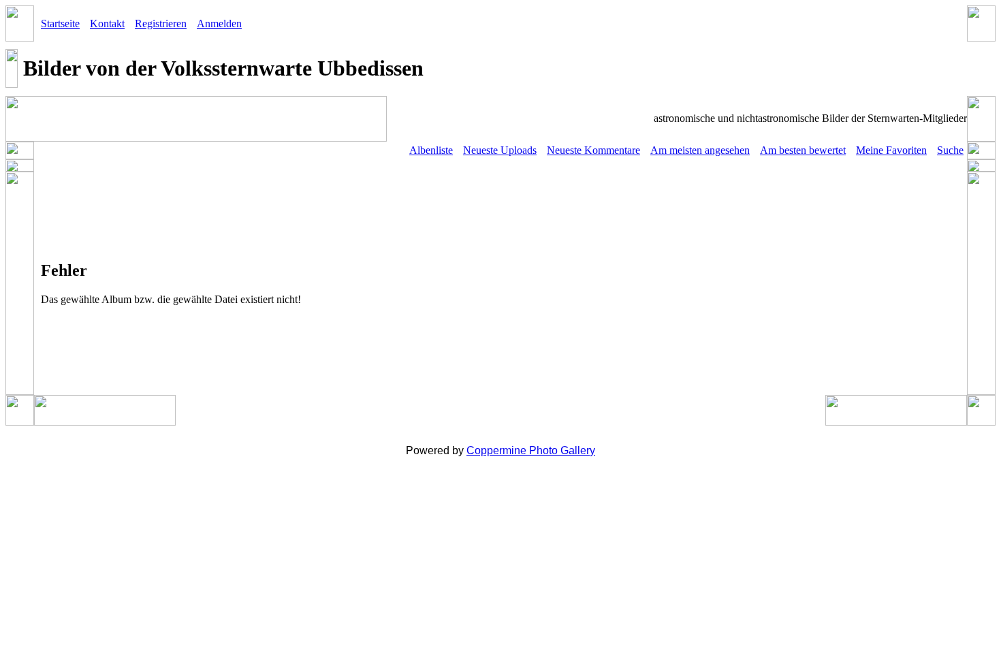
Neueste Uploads (500, 150)
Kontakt (107, 23)
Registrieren (161, 23)
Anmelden (219, 23)
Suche (950, 150)
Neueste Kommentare (593, 150)
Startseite (60, 23)
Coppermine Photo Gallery (530, 450)
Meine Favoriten (891, 150)
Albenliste (431, 150)
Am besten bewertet (803, 150)
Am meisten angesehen (700, 150)
